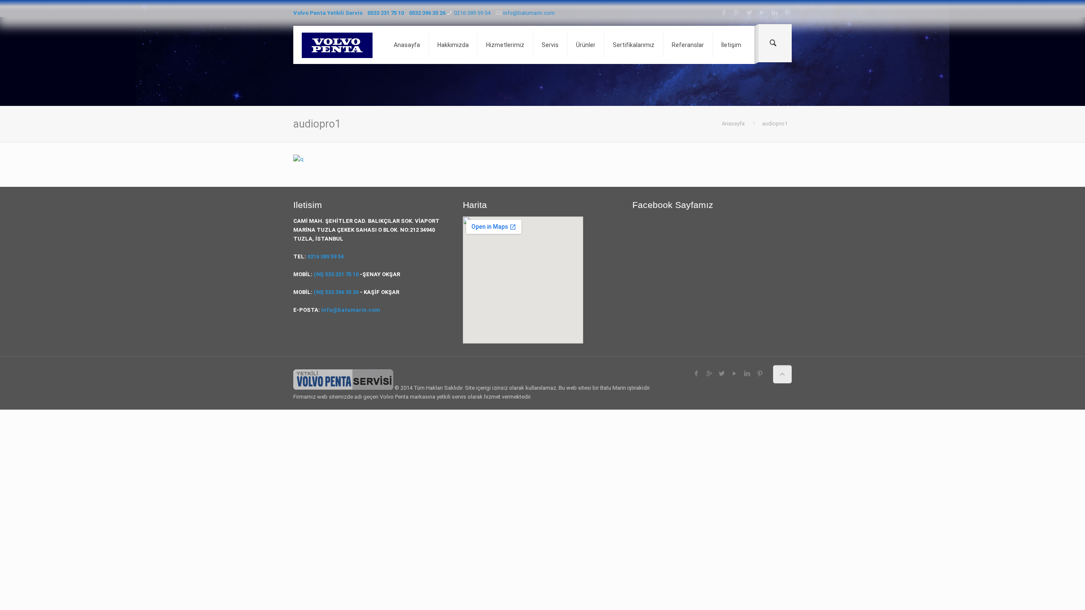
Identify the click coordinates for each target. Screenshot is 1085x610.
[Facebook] (723, 13)
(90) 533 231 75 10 (336, 274)
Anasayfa (733, 123)
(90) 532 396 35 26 (336, 292)
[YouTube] (761, 13)
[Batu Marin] (337, 45)
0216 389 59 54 (472, 13)
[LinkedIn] (774, 13)
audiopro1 (774, 123)
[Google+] (736, 13)
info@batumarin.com (529, 13)
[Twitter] (749, 13)
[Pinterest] (787, 13)
